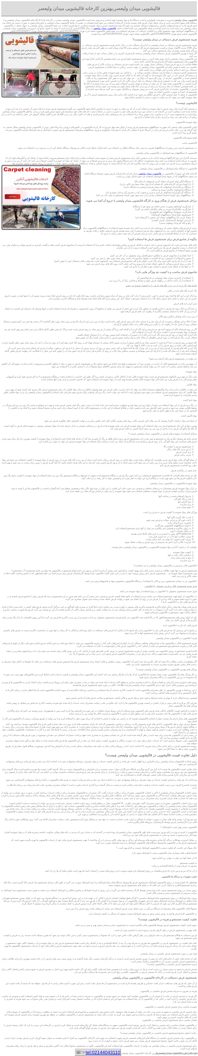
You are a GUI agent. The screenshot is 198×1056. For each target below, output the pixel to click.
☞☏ (98, 1052)
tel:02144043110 (103, 1052)
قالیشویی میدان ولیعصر (104, 28)
